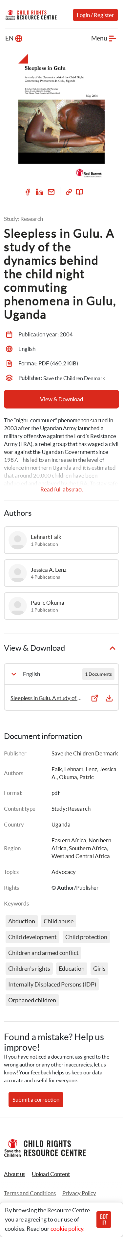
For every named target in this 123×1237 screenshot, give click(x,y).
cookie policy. (68, 1228)
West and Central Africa (80, 856)
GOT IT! (104, 1219)
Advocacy (63, 872)
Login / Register (95, 15)
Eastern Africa (68, 840)
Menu (99, 38)
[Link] (69, 192)
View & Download (61, 399)
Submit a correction (35, 1099)
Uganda (61, 824)
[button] (51, 1174)
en (9, 38)
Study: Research (71, 808)
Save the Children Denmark (84, 753)
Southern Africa (88, 848)
